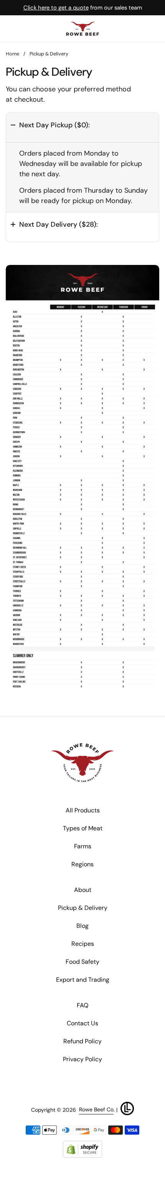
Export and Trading (82, 980)
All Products (83, 810)
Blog (82, 926)
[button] (82, 127)
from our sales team (82, 8)
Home (12, 53)
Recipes (82, 944)
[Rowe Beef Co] (82, 28)
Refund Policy (82, 1041)
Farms (82, 846)
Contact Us (82, 1023)
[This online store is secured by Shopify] (82, 1149)
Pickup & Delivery (82, 908)
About (82, 890)
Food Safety (82, 962)
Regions (82, 864)
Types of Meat (82, 828)
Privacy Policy (82, 1059)
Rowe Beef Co (96, 1109)
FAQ (82, 1005)
